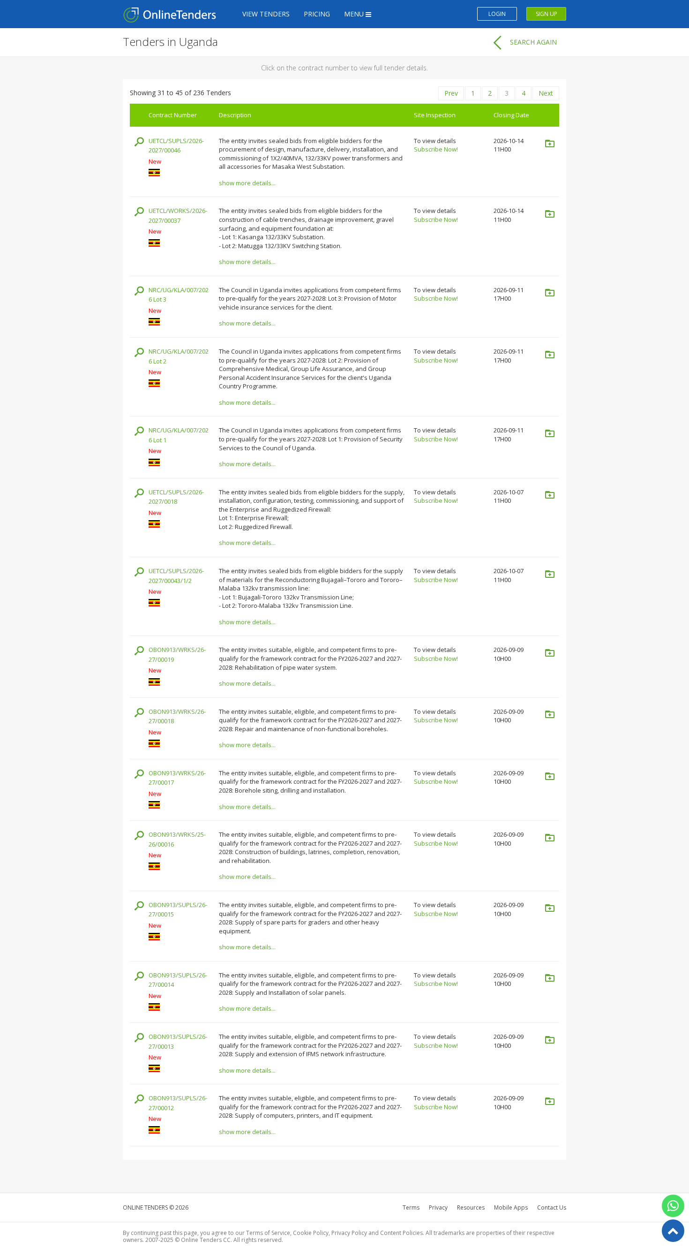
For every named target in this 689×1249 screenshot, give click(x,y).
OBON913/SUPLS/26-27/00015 (178, 910)
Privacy (438, 1207)
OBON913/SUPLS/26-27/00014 (178, 980)
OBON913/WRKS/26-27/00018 (177, 716)
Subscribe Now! (436, 149)
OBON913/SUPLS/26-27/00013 (178, 1041)
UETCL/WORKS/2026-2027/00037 (178, 215)
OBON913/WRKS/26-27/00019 (177, 654)
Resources (471, 1207)
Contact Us (551, 1207)
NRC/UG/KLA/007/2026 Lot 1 (179, 435)
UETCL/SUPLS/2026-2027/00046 (176, 145)
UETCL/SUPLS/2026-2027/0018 (176, 497)
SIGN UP (546, 14)
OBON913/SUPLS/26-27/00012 (178, 1103)
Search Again (533, 42)
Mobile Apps (511, 1207)
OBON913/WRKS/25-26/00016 (177, 839)
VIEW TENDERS (266, 13)
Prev (451, 93)
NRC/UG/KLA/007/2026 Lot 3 (179, 295)
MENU (355, 13)
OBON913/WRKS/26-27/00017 (177, 778)
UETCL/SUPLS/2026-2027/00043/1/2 (176, 576)
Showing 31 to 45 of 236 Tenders (180, 92)
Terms (411, 1207)
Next (546, 93)
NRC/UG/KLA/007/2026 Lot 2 (179, 356)
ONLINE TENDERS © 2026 (155, 1207)
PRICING (317, 13)
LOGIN (497, 14)
